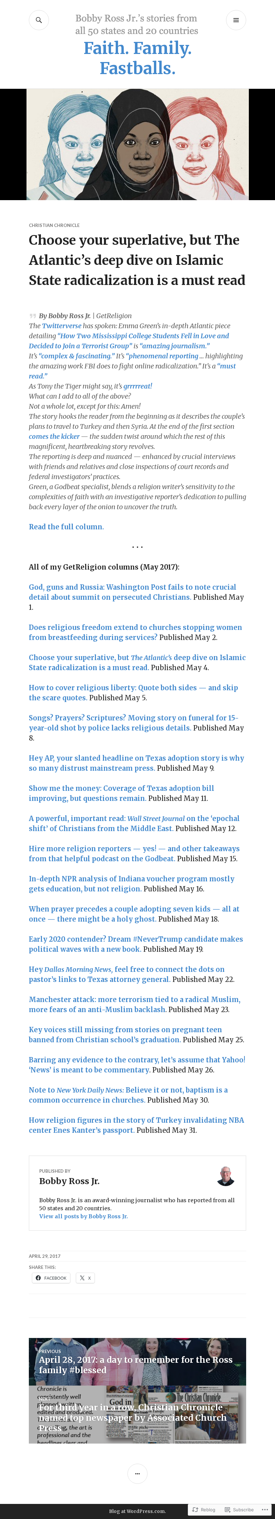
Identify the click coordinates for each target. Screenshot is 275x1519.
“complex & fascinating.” (77, 356)
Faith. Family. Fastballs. (138, 58)
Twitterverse (61, 326)
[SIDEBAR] (137, 1474)
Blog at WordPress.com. (137, 1511)
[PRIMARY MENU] (236, 20)
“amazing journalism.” (175, 346)
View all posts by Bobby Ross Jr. (83, 1216)
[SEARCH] (39, 20)
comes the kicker (54, 436)
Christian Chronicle (54, 225)
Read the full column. (66, 527)
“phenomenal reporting (162, 356)
